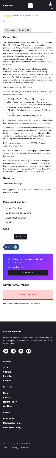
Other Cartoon (25, 303)
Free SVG (7, 397)
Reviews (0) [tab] (24, 30)
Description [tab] (11, 30)
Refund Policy (10, 402)
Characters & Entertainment (14, 303)
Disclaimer (25, 448)
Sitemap (7, 372)
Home (4, 303)
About (6, 367)
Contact (7, 381)
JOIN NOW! (28, 273)
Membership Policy (12, 427)
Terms (5, 448)
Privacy (15, 448)
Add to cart (20, 237)
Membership (9, 418)
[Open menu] (30, 5)
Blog (5, 393)
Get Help (7, 406)
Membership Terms (12, 423)
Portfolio (7, 376)
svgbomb (8, 5)
